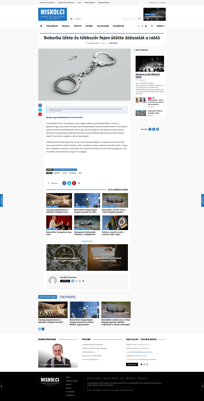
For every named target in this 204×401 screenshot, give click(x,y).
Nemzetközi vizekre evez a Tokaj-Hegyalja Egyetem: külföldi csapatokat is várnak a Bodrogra (115, 322)
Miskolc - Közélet (150, 14)
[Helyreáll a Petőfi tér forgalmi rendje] (141, 113)
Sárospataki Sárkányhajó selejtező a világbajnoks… (85, 233)
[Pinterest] (74, 183)
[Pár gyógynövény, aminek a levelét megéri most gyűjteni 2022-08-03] (1, 386)
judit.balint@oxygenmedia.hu (141, 352)
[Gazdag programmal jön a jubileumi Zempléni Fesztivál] (59, 200)
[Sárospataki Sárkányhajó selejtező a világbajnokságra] (87, 222)
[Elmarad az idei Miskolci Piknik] (150, 64)
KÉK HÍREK (113, 43)
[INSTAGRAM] (147, 364)
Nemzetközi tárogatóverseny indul (59, 233)
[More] (79, 183)
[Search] (139, 19)
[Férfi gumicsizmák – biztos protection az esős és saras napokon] (141, 100)
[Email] (72, 281)
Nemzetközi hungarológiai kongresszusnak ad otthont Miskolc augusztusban (82, 322)
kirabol (65, 173)
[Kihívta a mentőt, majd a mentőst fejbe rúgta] (115, 222)
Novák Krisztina (68, 277)
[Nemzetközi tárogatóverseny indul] (59, 222)
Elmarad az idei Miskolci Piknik (148, 75)
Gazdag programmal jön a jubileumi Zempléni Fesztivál (50, 321)
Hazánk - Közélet (52, 206)
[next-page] (43, 329)
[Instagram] (142, 26)
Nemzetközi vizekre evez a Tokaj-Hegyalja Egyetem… (113, 211)
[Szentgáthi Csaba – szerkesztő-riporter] (58, 355)
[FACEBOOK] (144, 364)
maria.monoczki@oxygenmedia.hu (143, 359)
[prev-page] (39, 329)
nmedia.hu (94, 359)
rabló (80, 173)
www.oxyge (86, 359)
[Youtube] (146, 26)
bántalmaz (57, 173)
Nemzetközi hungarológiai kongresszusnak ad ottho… (86, 211)
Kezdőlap (98, 31)
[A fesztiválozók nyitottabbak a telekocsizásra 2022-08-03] (202, 386)
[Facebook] (138, 26)
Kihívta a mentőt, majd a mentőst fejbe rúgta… (113, 233)
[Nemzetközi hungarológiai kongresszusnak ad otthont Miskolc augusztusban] (87, 200)
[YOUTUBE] (141, 364)
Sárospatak (72, 173)
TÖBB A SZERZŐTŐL (67, 297)
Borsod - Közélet (80, 206)
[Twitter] (69, 183)
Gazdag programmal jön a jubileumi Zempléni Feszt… (57, 211)
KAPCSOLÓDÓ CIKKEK (47, 297)
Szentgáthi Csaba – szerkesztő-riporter (55, 365)
